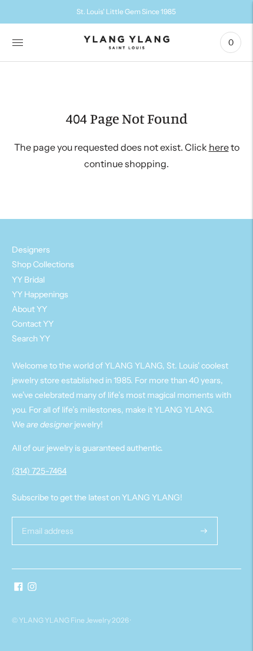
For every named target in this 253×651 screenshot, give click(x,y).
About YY (29, 309)
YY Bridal (28, 279)
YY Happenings (40, 294)
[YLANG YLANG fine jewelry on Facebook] (18, 588)
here (219, 147)
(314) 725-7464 (39, 471)
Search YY (31, 338)
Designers (31, 249)
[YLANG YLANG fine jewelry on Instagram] (32, 588)
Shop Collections (43, 264)
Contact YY (33, 323)
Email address (46, 516)
